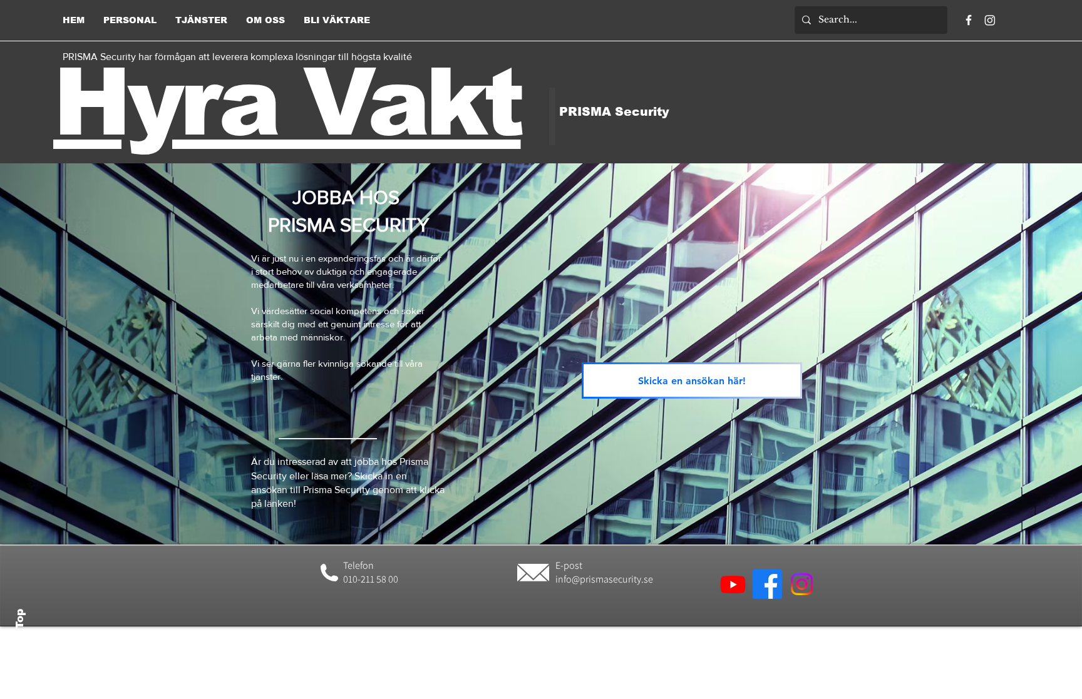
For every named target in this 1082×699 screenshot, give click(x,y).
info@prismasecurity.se (604, 579)
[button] (130, 20)
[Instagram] (990, 20)
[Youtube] (733, 584)
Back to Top (20, 643)
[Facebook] (969, 20)
